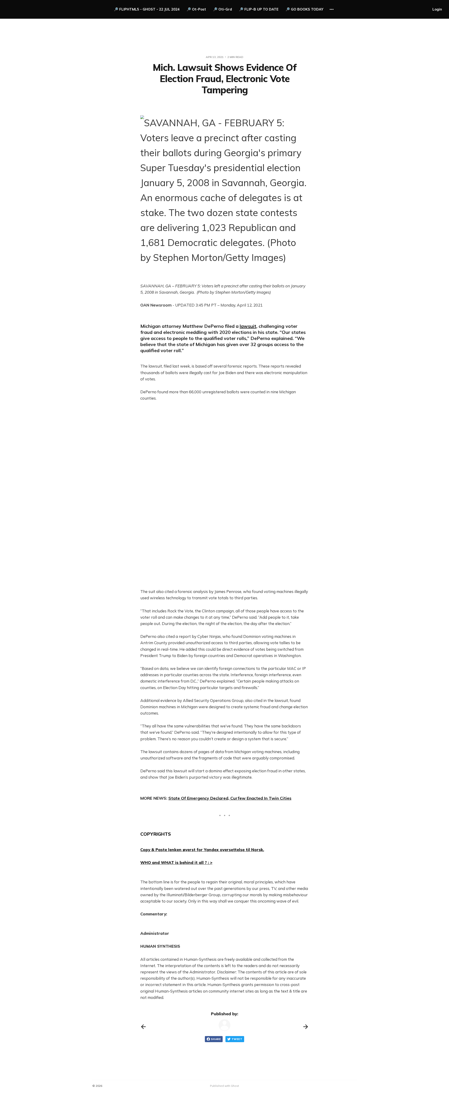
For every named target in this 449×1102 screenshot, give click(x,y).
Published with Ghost (224, 1086)
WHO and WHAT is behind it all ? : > (176, 862)
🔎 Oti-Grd (222, 9)
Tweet (237, 1039)
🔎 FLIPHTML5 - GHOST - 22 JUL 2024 (147, 9)
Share (216, 1039)
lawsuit (248, 326)
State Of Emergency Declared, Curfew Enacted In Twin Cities (229, 798)
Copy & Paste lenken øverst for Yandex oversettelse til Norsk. (202, 849)
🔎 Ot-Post (196, 9)
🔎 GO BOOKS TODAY (304, 9)
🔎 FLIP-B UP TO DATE (259, 9)
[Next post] (306, 1026)
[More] (331, 9)
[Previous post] (143, 1026)
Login (437, 9)
